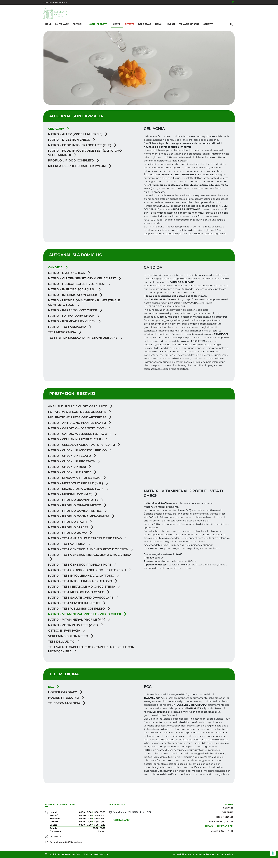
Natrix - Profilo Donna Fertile (75, 510)
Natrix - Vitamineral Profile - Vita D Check (85, 614)
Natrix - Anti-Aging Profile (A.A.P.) (77, 423)
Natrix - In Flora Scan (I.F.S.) (72, 289)
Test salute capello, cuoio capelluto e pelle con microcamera (91, 649)
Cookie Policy (226, 854)
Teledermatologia (64, 703)
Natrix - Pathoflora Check (71, 315)
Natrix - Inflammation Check (73, 295)
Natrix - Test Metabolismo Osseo (76, 592)
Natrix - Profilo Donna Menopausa (79, 516)
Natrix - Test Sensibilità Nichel (74, 603)
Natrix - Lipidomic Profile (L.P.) (74, 477)
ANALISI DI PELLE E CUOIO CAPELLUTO (78, 406)
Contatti (208, 24)
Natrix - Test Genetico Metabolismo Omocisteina (89, 554)
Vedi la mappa (122, 820)
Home (48, 24)
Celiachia (56, 128)
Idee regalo (224, 817)
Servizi (117, 24)
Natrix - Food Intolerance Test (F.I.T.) (80, 145)
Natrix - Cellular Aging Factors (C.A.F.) (82, 445)
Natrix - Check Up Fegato (70, 456)
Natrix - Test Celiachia (67, 326)
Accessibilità (179, 854)
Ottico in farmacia (64, 630)
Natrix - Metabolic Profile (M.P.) (76, 483)
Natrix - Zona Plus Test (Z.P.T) (73, 625)
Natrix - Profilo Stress (68, 527)
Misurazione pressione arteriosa (77, 417)
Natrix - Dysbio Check (67, 273)
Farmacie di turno (189, 24)
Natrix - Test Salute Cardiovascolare (81, 597)
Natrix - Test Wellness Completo (77, 608)
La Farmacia (62, 24)
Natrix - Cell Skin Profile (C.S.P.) (76, 439)
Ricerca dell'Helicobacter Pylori (77, 166)
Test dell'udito (61, 641)
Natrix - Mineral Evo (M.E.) (70, 494)
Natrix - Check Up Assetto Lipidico (78, 450)
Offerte (129, 24)
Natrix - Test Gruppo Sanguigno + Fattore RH (87, 570)
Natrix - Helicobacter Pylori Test (77, 284)
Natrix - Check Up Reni (67, 466)
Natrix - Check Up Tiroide (70, 472)
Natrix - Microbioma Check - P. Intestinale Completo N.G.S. (84, 302)
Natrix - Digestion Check (69, 139)
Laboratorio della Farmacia (55, 2)
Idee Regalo (144, 24)
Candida (55, 267)
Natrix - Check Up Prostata (72, 461)
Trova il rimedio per (219, 826)
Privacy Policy (211, 854)
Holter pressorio (64, 697)
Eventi (171, 24)
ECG (51, 686)
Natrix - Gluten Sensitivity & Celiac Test (82, 278)
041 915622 (55, 836)
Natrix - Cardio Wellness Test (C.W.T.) (80, 434)
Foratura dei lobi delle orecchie (77, 412)
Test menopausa (62, 332)
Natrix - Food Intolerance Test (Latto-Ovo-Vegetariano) (85, 153)
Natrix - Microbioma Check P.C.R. (76, 488)
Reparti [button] (77, 24)
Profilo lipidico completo (71, 160)
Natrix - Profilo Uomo (68, 532)
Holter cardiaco (63, 692)
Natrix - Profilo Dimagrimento (75, 505)
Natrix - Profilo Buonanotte (73, 499)
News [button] (158, 24)
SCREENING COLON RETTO (68, 636)
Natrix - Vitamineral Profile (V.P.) (77, 619)
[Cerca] (231, 24)
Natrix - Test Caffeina (67, 543)
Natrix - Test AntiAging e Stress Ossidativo (85, 538)
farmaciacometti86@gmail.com (66, 842)
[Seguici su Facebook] (233, 2)
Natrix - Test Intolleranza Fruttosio (80, 581)
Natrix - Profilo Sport (68, 521)
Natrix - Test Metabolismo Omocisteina (82, 586)
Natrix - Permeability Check (72, 321)
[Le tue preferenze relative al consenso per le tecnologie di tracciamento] (273, 853)
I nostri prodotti (221, 821)
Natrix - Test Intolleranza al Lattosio (81, 575)
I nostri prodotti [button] (97, 24)
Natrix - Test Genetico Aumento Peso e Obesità (88, 549)
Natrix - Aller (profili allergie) (75, 134)
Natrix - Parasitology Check (73, 310)
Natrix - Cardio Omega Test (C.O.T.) (77, 428)
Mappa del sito (195, 854)
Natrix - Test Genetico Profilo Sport (80, 564)
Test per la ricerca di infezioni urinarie (83, 337)
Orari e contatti (222, 830)
